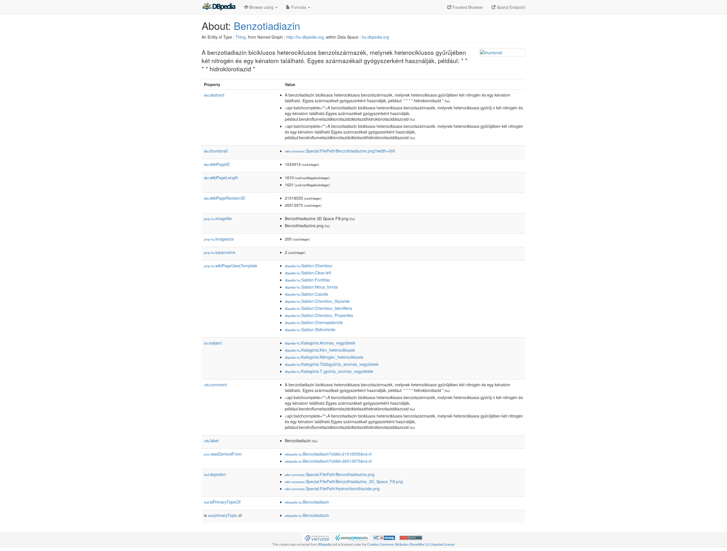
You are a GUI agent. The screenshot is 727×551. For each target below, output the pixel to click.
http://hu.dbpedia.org (305, 37)
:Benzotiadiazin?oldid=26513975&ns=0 (328, 461)
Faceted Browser (467, 7)
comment (215, 384)
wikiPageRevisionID (224, 198)
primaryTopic (222, 515)
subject (213, 343)
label (211, 440)
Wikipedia (324, 544)
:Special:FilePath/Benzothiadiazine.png (330, 474)
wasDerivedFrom (223, 454)
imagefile (218, 218)
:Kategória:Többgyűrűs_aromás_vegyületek (332, 364)
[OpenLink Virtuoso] (316, 537)
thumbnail (215, 151)
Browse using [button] (261, 7)
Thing (240, 37)
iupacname (219, 252)
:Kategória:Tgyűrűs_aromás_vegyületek (329, 371)
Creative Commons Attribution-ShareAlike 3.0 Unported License (411, 544)
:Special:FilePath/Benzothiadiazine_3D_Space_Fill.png (344, 481)
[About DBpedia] (218, 7)
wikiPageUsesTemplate (230, 265)
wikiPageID (217, 164)
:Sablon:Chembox (308, 265)
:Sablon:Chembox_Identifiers (318, 308)
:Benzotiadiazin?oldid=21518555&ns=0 (328, 454)
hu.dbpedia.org (375, 37)
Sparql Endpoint (510, 7)
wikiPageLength (221, 177)
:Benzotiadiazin (307, 502)
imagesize (219, 239)
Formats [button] (298, 7)
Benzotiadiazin (267, 25)
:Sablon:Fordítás (307, 280)
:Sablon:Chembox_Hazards (317, 301)
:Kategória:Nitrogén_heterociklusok (324, 357)
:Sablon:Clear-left (308, 273)
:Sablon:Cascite (306, 294)
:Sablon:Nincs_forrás (311, 287)
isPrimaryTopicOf (222, 502)
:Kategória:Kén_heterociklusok (320, 350)
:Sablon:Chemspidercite (314, 322)
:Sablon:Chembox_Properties (319, 315)
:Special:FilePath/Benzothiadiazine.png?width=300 (340, 151)
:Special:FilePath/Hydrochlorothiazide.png (332, 488)
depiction (215, 474)
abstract (214, 95)
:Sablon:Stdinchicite (310, 329)
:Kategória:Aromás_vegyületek (320, 343)
